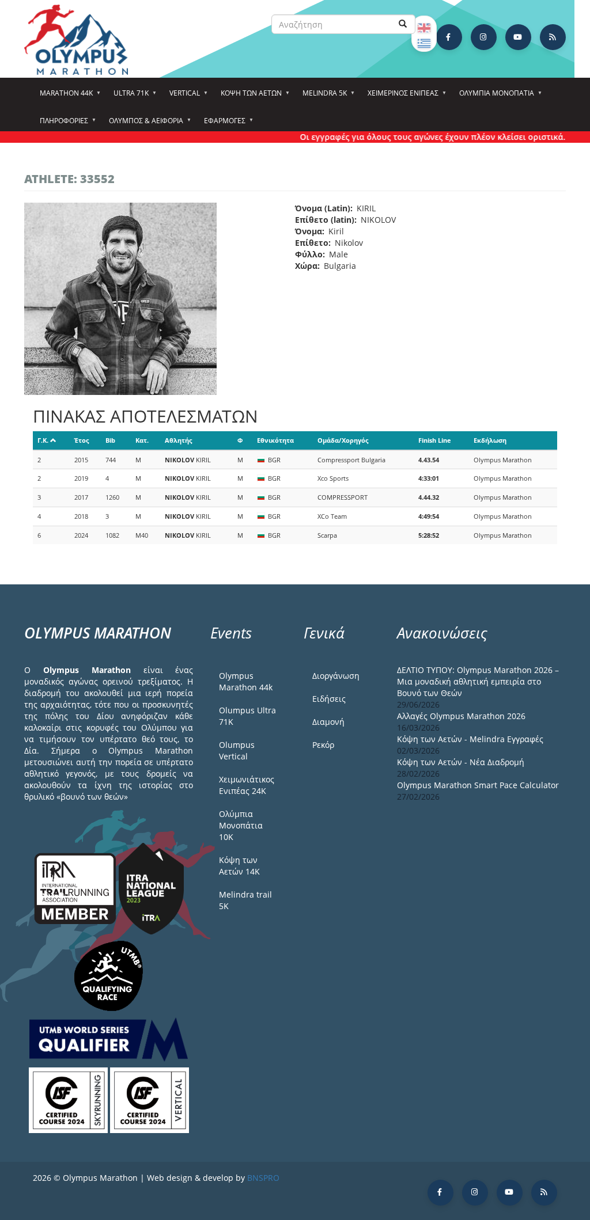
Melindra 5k (321, 96)
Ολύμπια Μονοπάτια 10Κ (241, 825)
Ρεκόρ (323, 744)
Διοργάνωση (336, 675)
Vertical (181, 96)
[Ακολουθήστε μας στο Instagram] (484, 37)
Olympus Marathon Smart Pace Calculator (478, 785)
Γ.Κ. (42, 440)
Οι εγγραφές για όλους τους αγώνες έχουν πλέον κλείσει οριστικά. (418, 136)
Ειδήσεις (329, 698)
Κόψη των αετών (248, 96)
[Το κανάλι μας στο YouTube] (518, 37)
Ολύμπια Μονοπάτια (493, 96)
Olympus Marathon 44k (246, 681)
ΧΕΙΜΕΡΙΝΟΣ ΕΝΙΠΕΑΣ (399, 96)
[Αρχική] (81, 40)
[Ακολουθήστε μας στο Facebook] (449, 37)
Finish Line (434, 440)
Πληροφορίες (60, 124)
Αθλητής (178, 440)
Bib (110, 440)
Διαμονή (328, 721)
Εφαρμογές (221, 124)
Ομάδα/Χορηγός (342, 440)
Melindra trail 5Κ (245, 900)
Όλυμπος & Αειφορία (142, 124)
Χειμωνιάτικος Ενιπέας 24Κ (246, 785)
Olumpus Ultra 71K (247, 716)
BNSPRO (263, 1177)
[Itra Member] (76, 887)
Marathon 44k (63, 96)
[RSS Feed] (553, 37)
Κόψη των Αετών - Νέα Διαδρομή (460, 762)
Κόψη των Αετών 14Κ (239, 865)
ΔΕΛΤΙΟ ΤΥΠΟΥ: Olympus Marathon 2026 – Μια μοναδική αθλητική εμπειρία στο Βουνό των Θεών (478, 681)
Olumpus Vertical (237, 750)
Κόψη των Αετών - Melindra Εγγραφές (470, 738)
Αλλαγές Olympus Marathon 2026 (461, 715)
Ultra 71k (128, 96)
